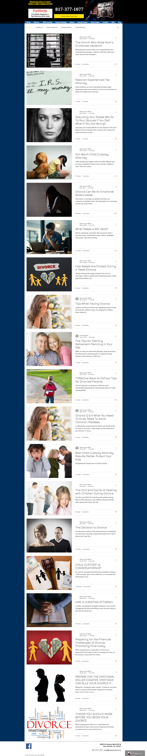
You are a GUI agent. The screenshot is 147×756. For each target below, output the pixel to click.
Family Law (39, 27)
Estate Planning (80, 27)
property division (66, 27)
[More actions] (116, 37)
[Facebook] (29, 746)
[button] (118, 28)
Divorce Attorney (52, 27)
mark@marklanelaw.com (112, 750)
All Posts (29, 27)
